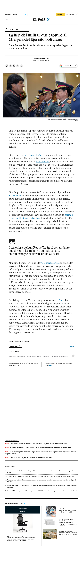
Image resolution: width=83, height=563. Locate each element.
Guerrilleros (54, 356)
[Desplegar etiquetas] (73, 356)
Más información (14, 365)
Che (60, 300)
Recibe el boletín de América (20, 341)
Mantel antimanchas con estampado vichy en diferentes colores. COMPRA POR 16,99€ (68, 532)
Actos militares (36, 356)
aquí (50, 365)
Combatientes (63, 356)
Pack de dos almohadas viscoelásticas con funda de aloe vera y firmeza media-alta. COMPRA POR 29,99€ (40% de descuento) (68, 522)
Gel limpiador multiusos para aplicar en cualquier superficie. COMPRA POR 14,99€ (68, 510)
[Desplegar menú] (7, 19)
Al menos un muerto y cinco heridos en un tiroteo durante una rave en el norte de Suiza (40, 448)
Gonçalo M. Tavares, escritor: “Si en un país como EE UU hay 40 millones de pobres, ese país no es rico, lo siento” (42, 491)
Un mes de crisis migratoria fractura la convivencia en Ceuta (31, 458)
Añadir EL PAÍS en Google (69, 66)
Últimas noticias (11, 440)
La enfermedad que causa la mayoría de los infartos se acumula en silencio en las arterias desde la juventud (40, 476)
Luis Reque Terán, (32, 155)
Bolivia (29, 356)
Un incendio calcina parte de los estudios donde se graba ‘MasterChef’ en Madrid (38, 444)
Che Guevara (42, 161)
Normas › (71, 346)
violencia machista (50, 263)
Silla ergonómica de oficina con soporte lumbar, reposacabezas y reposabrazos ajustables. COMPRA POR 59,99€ (21, 539)
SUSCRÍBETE (60, 14)
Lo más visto (9, 466)
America (11, 29)
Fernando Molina (41, 58)
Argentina (46, 356)
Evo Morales (15, 195)
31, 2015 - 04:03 (43, 60)
